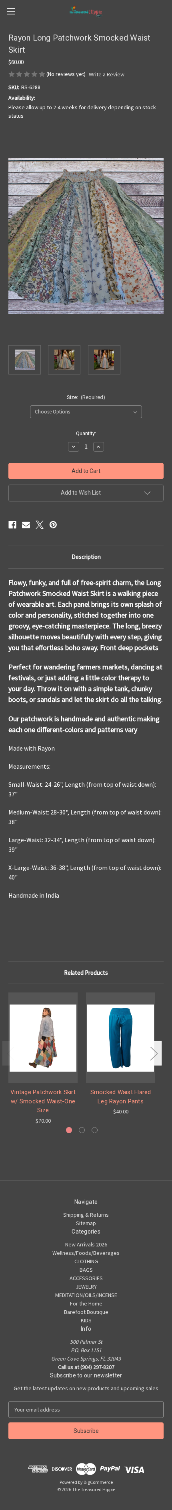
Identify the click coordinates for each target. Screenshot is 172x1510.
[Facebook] (12, 524)
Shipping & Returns (86, 1214)
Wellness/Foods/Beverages (86, 1252)
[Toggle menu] (11, 11)
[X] (40, 524)
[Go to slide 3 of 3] (95, 1130)
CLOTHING (86, 1261)
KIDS (86, 1320)
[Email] (26, 524)
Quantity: (86, 433)
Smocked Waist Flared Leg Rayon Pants (120, 1097)
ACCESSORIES (86, 1278)
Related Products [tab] (86, 972)
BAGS (86, 1269)
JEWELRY (86, 1286)
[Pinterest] (53, 524)
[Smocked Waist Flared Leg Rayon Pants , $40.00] (120, 1038)
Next (154, 1053)
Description (86, 557)
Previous (10, 1053)
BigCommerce (98, 1482)
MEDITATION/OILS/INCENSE (86, 1295)
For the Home (86, 1303)
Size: (86, 397)
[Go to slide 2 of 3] (82, 1130)
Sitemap (86, 1223)
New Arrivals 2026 (86, 1244)
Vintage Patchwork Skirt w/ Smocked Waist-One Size (43, 1101)
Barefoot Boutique (86, 1312)
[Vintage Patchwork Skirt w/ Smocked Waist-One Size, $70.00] (43, 1038)
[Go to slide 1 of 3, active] (69, 1130)
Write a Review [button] (106, 74)
